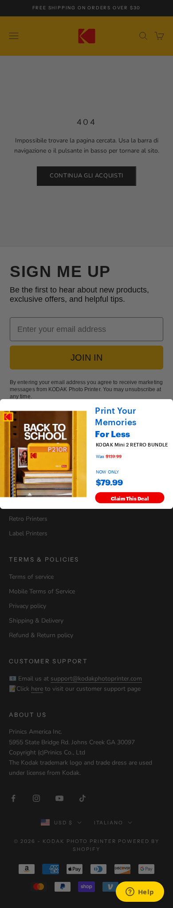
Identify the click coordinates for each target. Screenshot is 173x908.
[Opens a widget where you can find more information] (139, 892)
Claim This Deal (130, 498)
